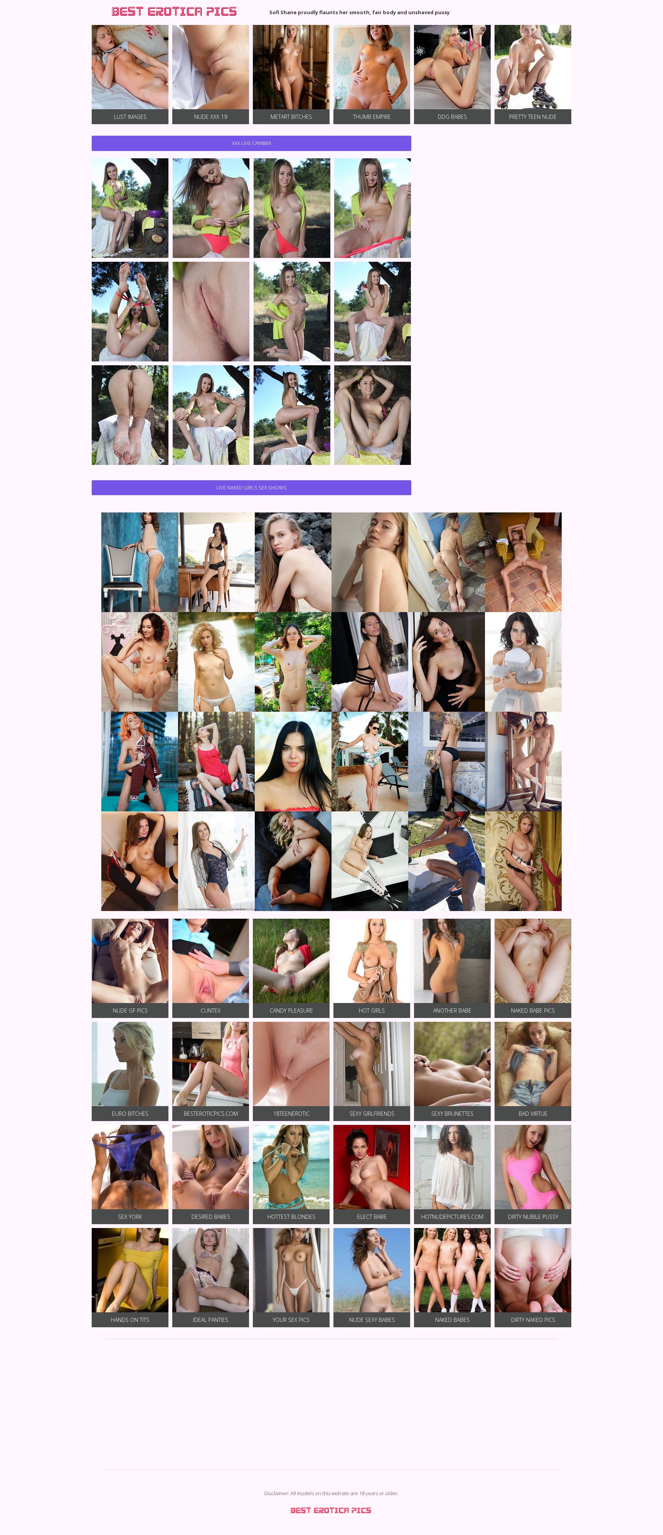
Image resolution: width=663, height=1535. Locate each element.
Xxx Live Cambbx (251, 143)
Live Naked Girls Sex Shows (251, 487)
